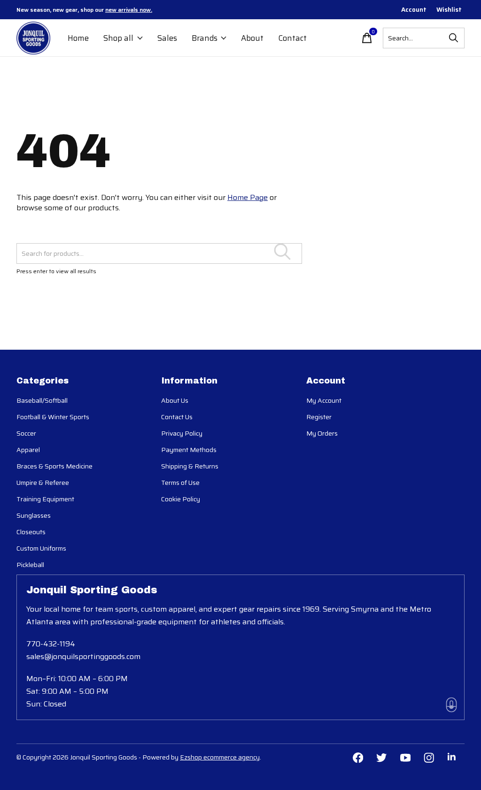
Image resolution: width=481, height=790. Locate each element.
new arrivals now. (128, 9)
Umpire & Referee (42, 482)
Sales (167, 38)
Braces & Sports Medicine (54, 466)
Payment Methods (189, 450)
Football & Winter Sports (52, 417)
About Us (174, 400)
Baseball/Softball (42, 400)
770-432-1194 (50, 644)
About (252, 38)
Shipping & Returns (189, 466)
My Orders (322, 433)
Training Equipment (45, 499)
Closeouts (31, 532)
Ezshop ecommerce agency (220, 757)
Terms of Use (180, 482)
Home (78, 38)
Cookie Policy (180, 499)
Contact (292, 38)
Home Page (247, 197)
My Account (323, 400)
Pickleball (30, 565)
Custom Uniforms (41, 548)
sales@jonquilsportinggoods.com (83, 656)
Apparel (28, 450)
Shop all (118, 38)
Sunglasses (33, 515)
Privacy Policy (181, 433)
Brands (204, 38)
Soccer (26, 433)
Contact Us (177, 417)
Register (319, 417)
